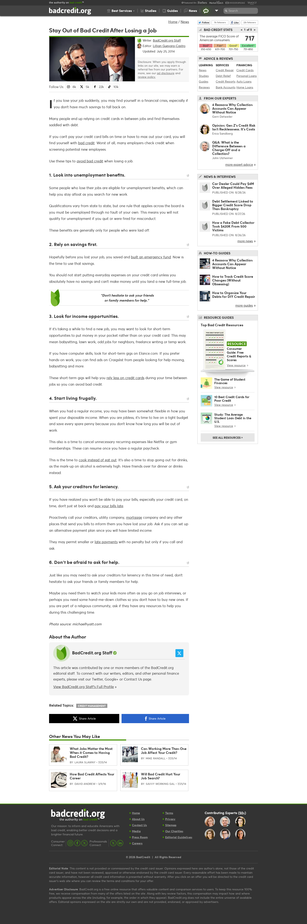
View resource (236, 365)
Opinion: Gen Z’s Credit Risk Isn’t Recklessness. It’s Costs (233, 127)
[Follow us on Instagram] (70, 843)
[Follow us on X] (84, 843)
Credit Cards (245, 70)
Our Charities (174, 831)
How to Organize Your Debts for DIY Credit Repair (233, 295)
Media (136, 831)
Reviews (204, 87)
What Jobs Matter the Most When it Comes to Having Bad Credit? (91, 752)
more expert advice (239, 164)
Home (173, 21)
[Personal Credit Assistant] (206, 10)
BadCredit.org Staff (92, 653)
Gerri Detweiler (222, 117)
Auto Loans (243, 81)
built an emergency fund (151, 257)
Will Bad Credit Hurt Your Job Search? (160, 776)
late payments (106, 541)
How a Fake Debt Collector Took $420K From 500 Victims (233, 226)
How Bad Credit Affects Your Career (92, 776)
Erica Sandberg (222, 133)
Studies (204, 76)
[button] (121, 10)
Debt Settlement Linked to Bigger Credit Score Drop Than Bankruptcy (232, 205)
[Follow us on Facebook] (77, 843)
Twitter (97, 679)
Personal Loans (246, 76)
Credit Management (92, 705)
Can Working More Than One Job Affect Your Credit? (163, 750)
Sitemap (170, 825)
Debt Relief (223, 76)
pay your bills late (109, 505)
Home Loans (244, 87)
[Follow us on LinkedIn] (120, 843)
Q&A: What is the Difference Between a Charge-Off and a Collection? (229, 148)
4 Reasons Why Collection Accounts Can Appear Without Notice (232, 108)
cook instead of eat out (98, 460)
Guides (203, 81)
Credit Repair (225, 70)
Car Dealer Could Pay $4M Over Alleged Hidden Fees (233, 185)
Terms (169, 813)
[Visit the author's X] (179, 653)
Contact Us (133, 679)
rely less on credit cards (125, 377)
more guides (244, 305)
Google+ (111, 679)
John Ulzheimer (222, 158)
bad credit (86, 142)
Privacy (170, 819)
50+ (242, 812)
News (185, 21)
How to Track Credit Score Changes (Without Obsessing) (232, 280)
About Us (138, 819)
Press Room (140, 837)
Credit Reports (225, 81)
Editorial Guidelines (178, 837)
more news (245, 241)
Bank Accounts (225, 87)
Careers (137, 843)
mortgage (134, 517)
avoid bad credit (90, 161)
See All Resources (228, 437)
